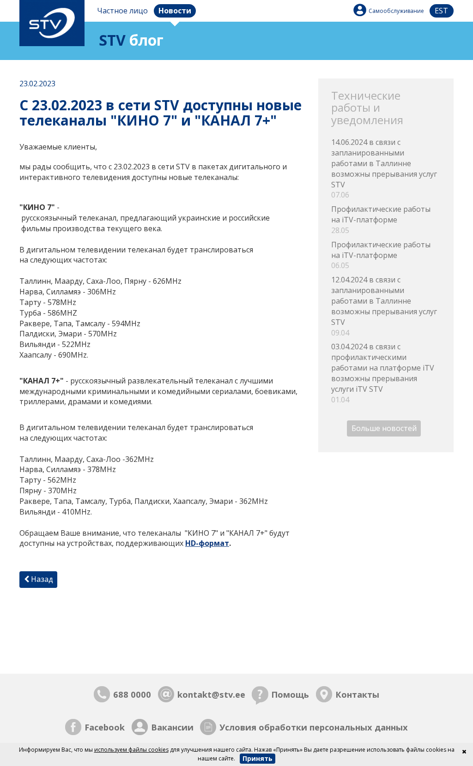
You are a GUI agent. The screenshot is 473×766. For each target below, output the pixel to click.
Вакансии (172, 727)
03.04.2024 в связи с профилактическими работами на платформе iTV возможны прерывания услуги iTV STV (382, 372)
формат (214, 543)
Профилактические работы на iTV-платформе (381, 219)
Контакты (357, 694)
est (441, 11)
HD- (192, 543)
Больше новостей (384, 428)
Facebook (105, 727)
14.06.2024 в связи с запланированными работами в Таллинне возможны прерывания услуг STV (384, 168)
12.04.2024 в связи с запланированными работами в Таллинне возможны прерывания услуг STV (384, 306)
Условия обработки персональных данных (313, 727)
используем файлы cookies (131, 750)
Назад (41, 579)
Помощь (290, 694)
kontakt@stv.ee (211, 694)
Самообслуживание (396, 11)
